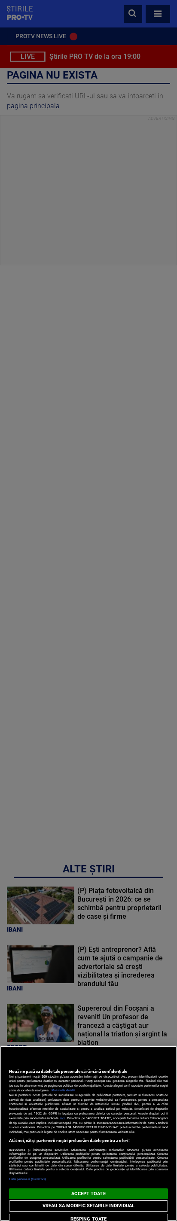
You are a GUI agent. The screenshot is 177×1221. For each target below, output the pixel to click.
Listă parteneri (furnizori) (27, 1179)
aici (62, 1118)
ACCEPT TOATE (88, 1194)
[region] (88, 1133)
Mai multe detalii (63, 1090)
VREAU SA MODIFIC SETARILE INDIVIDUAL (88, 1206)
